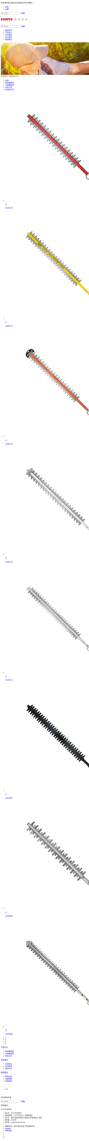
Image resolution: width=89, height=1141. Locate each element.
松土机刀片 (9, 89)
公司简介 (8, 1064)
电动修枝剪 (9, 83)
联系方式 (8, 1076)
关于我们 (8, 35)
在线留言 (8, 1081)
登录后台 (8, 1130)
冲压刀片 (8, 87)
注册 (7, 9)
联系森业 (4, 1072)
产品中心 (8, 32)
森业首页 (8, 30)
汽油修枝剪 (9, 85)
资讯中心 (8, 1068)
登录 (7, 7)
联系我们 (8, 39)
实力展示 (8, 37)
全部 (7, 80)
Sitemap (8, 1128)
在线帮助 (8, 1078)
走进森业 (4, 1060)
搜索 (23, 13)
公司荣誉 (8, 1066)
